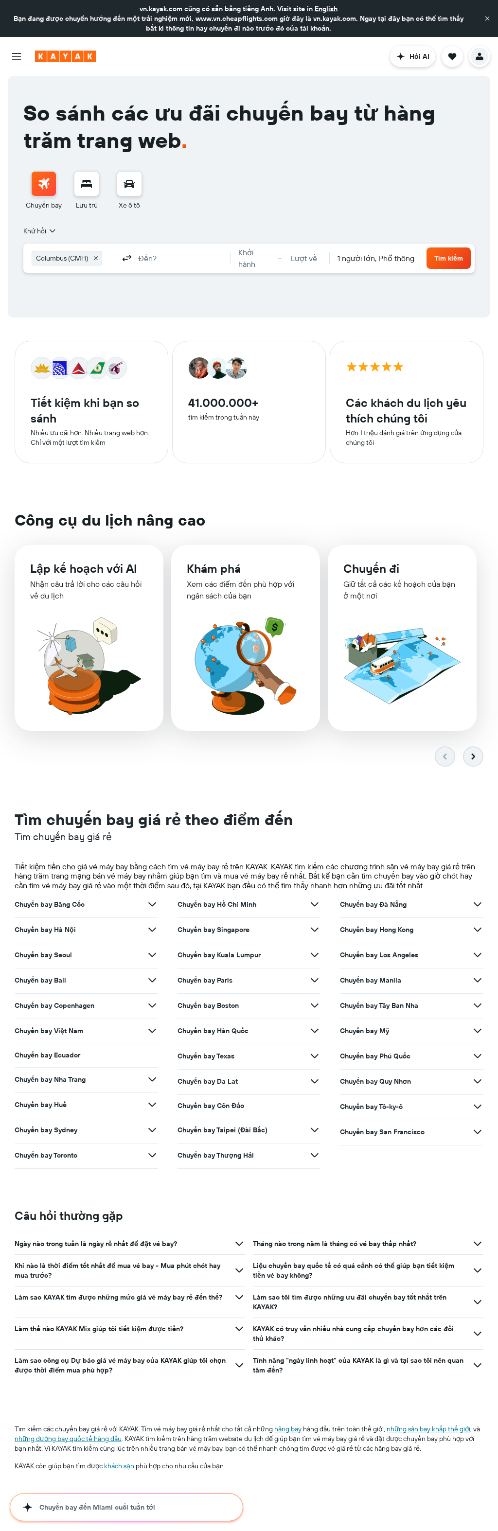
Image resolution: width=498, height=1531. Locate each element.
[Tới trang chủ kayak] (65, 56)
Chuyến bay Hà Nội (45, 929)
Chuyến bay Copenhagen (54, 1005)
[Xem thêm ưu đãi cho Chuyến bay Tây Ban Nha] (477, 1005)
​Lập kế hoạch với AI (83, 568)
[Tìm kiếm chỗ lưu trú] (86, 183)
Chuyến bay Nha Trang (50, 1079)
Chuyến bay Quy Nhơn (375, 1081)
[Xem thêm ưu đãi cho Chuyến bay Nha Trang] (152, 1079)
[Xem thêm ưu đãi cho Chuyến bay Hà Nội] (152, 929)
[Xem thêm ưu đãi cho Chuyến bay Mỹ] (477, 1031)
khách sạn (119, 1465)
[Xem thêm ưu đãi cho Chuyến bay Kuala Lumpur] (314, 955)
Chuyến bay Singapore (213, 929)
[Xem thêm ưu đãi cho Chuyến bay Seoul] (152, 955)
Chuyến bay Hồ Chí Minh (217, 904)
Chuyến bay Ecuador (47, 1055)
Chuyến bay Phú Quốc (375, 1056)
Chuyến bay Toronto (46, 1155)
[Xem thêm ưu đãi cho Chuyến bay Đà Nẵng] (477, 904)
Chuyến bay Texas (206, 1056)
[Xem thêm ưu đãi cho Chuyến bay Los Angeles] (477, 955)
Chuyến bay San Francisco (382, 1131)
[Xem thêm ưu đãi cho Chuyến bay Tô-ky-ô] (477, 1106)
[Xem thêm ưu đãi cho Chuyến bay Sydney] (152, 1130)
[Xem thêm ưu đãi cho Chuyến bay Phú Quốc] (477, 1056)
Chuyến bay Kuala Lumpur (219, 954)
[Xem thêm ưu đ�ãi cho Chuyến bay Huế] (152, 1104)
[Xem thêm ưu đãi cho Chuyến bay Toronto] (152, 1155)
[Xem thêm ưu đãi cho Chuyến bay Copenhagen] (152, 1005)
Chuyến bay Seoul (43, 954)
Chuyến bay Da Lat (208, 1081)
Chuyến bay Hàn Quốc (213, 1030)
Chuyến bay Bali (40, 980)
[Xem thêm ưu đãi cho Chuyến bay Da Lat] (314, 1081)
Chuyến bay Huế (41, 1104)
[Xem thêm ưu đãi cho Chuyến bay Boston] (314, 1005)
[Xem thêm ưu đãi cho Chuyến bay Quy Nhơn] (477, 1081)
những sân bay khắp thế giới (428, 1429)
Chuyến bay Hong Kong (376, 929)
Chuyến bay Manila (370, 980)
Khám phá (214, 568)
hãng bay (288, 1429)
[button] (487, 18)
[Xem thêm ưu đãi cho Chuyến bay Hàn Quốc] (314, 1031)
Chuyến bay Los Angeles (379, 954)
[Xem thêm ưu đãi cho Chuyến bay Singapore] (314, 929)
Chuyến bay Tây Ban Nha (379, 1005)
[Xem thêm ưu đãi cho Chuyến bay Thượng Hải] (314, 1155)
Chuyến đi (371, 568)
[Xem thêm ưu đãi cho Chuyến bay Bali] (152, 980)
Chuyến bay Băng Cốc (50, 904)
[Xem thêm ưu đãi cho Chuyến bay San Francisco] (477, 1132)
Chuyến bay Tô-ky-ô (371, 1106)
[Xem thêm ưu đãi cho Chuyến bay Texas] (314, 1056)
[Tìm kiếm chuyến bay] (43, 183)
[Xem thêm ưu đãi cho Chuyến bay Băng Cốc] (152, 904)
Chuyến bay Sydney (46, 1130)
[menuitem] (43, 190)
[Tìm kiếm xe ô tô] (129, 183)
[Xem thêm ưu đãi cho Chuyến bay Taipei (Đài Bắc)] (314, 1130)
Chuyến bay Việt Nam (49, 1030)
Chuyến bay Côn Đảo (211, 1105)
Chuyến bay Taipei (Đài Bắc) (222, 1130)
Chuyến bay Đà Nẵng (373, 904)
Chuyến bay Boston (208, 1005)
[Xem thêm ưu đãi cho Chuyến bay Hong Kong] (477, 929)
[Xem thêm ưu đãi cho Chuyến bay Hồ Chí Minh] (314, 904)
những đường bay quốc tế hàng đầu (68, 1438)
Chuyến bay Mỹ (364, 1030)
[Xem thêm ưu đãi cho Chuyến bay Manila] (477, 980)
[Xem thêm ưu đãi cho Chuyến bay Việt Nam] (152, 1031)
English (326, 8)
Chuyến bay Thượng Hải (216, 1155)
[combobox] (40, 231)
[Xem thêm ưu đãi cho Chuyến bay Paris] (314, 980)
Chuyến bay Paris (205, 980)
